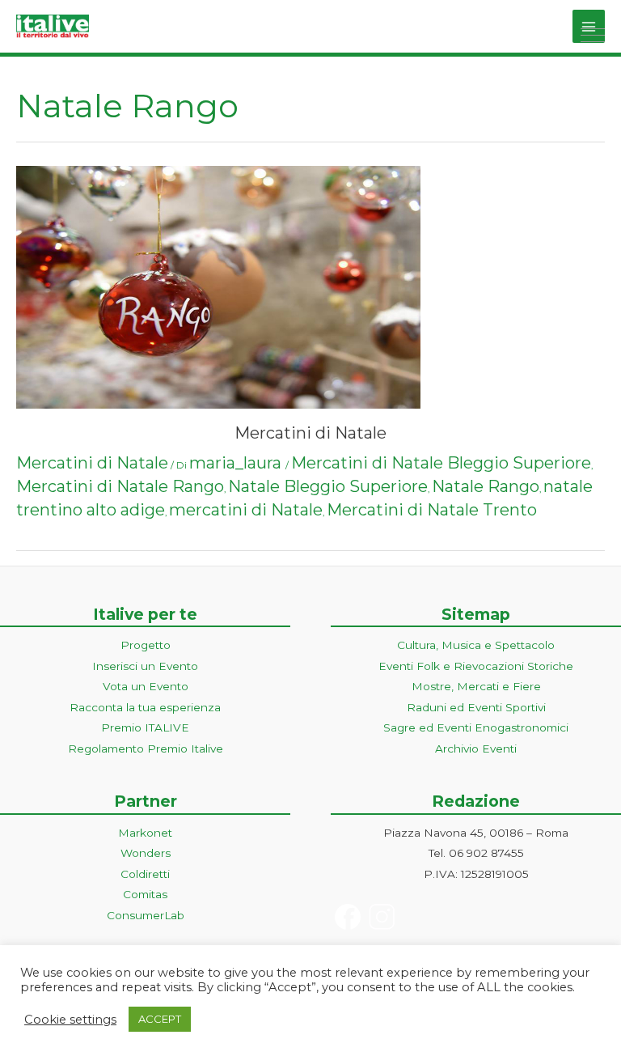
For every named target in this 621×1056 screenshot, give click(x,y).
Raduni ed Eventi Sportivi (476, 707)
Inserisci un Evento (145, 665)
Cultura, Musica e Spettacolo (476, 644)
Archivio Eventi (476, 748)
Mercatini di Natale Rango (120, 486)
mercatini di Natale (246, 510)
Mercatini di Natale (310, 433)
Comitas (145, 894)
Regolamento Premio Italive (145, 748)
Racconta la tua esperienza (145, 707)
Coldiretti (145, 873)
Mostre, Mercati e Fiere (476, 686)
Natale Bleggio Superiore (328, 486)
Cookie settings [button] (70, 1019)
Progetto (145, 644)
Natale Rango (485, 486)
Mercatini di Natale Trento (432, 510)
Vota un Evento (145, 686)
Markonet (145, 832)
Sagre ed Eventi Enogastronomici (475, 727)
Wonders (145, 852)
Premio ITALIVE (145, 727)
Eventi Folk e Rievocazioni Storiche (475, 665)
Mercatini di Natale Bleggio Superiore (441, 463)
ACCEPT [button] (159, 1018)
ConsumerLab (145, 915)
